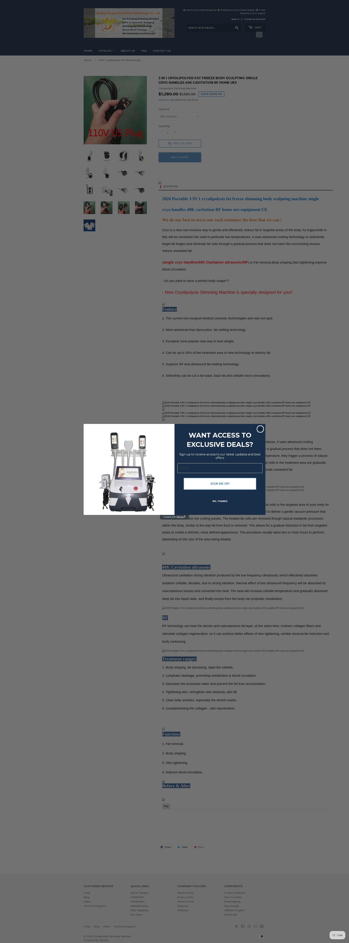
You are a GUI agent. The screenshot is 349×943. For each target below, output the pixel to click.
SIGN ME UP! (219, 483)
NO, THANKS (219, 501)
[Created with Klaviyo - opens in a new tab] (174, 517)
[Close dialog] (260, 429)
